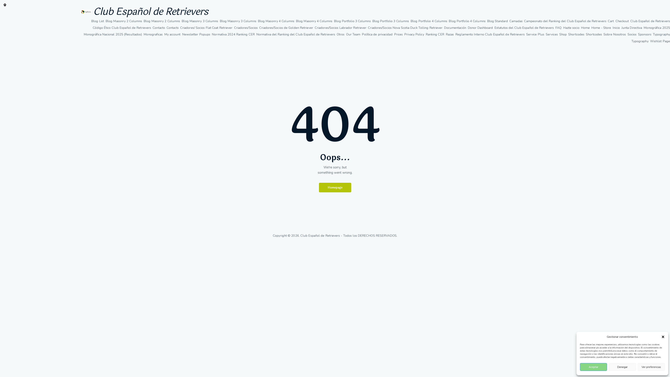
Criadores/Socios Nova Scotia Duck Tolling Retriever (405, 28)
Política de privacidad (377, 34)
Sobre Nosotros (615, 34)
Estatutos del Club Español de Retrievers (524, 28)
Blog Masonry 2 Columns (124, 21)
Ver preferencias (651, 367)
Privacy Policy (414, 34)
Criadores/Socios (246, 28)
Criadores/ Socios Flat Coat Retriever (206, 28)
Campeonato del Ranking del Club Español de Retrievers (565, 21)
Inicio (616, 28)
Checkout (622, 21)
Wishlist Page (660, 41)
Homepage (335, 187)
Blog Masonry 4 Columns (276, 21)
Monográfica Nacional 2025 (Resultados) (113, 34)
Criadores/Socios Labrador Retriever (341, 28)
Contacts (173, 28)
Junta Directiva (631, 28)
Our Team (353, 34)
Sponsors (644, 34)
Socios (632, 34)
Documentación (455, 28)
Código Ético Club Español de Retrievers (122, 28)
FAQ (558, 28)
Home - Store (601, 28)
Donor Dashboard (480, 28)
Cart (611, 21)
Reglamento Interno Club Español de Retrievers (490, 34)
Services (552, 34)
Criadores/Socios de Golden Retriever (286, 28)
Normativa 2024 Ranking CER (233, 34)
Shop (563, 34)
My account (172, 34)
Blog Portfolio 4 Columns (429, 21)
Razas (450, 34)
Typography (661, 34)
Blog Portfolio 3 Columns (352, 21)
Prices (398, 34)
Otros (341, 34)
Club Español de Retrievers (150, 11)
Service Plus (535, 34)
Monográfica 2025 (657, 28)
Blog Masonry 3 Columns (200, 21)
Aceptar (593, 367)
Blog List (97, 21)
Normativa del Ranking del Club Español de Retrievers (295, 34)
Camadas (516, 21)
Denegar (622, 367)
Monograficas (153, 34)
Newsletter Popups (196, 34)
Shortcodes (576, 34)
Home (585, 28)
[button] (663, 337)
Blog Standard (497, 21)
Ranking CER (435, 34)
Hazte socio (571, 28)
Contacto (159, 28)
